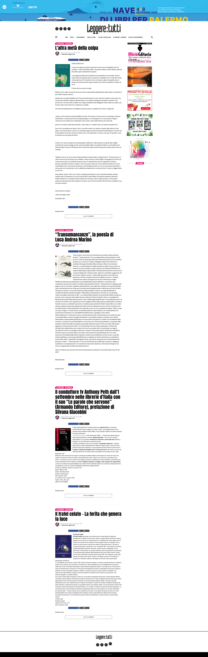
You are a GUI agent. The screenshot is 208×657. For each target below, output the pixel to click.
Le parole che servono (79, 435)
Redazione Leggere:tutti (68, 54)
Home (66, 37)
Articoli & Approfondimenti (135, 37)
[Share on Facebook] (73, 60)
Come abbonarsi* (80, 37)
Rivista (72, 37)
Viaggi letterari (91, 37)
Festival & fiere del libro (104, 37)
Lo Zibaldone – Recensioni (119, 37)
